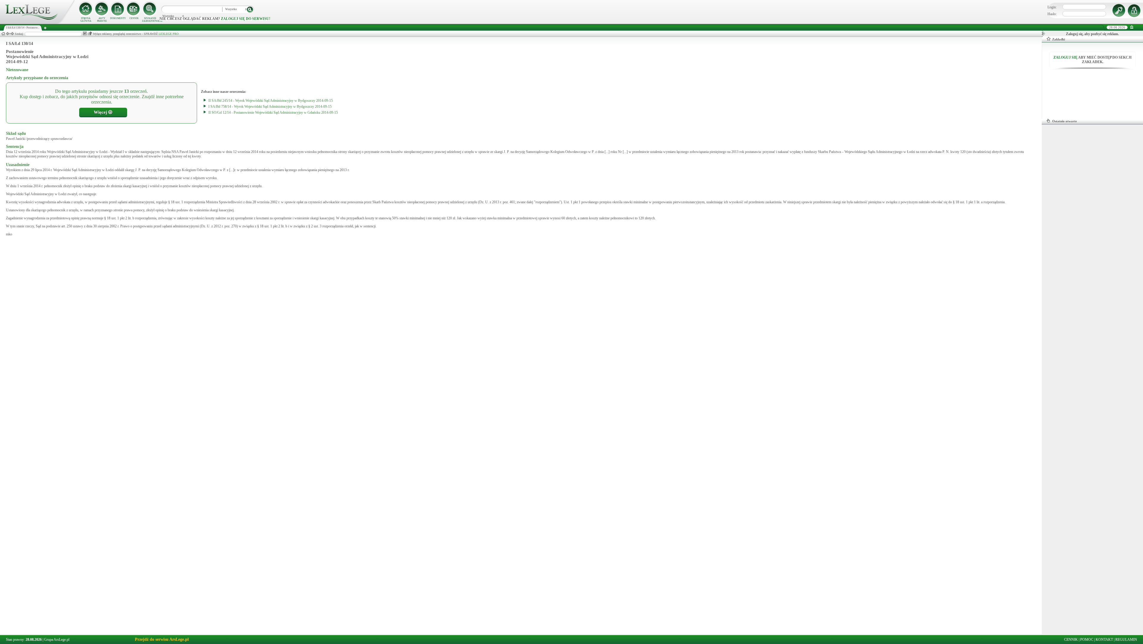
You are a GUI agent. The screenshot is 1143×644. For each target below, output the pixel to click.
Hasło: (1052, 14)
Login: (1052, 7)
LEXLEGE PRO (169, 33)
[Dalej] (12, 33)
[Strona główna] (37, 23)
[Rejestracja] (1135, 10)
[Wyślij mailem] (90, 33)
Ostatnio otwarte (1064, 121)
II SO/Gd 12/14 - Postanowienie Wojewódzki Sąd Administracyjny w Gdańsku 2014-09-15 (273, 112)
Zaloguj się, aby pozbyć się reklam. (1092, 34)
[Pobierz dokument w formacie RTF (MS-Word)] (85, 33)
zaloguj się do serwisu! (245, 19)
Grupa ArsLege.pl (56, 639)
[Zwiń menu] (1132, 27)
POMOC (1086, 639)
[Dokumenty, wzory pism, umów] (118, 9)
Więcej (101, 112)
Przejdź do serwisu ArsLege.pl (162, 639)
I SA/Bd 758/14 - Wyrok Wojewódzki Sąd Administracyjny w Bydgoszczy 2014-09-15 (270, 106)
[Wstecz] (8, 33)
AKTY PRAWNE (102, 19)
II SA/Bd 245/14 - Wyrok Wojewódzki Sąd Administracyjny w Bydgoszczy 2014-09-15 (270, 101)
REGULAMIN (1126, 639)
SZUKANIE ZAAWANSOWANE (150, 19)
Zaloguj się (1065, 57)
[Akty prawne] (102, 9)
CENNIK (134, 18)
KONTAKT (1104, 639)
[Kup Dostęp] (134, 9)
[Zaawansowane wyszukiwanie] (150, 9)
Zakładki (1058, 39)
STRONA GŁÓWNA (85, 19)
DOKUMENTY (118, 18)
